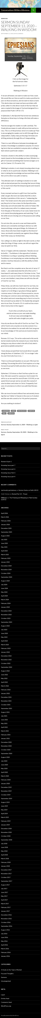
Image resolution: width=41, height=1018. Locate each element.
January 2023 (5, 652)
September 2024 (6, 577)
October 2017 (5, 877)
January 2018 (5, 866)
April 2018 (4, 855)
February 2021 (6, 735)
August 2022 (5, 671)
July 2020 (4, 761)
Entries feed (5, 998)
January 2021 (5, 738)
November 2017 (6, 873)
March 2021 (5, 731)
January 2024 (5, 607)
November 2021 (6, 701)
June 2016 (4, 937)
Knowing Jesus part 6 (8, 469)
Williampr (4, 498)
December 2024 (6, 566)
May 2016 (4, 941)
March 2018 (5, 858)
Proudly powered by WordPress (10, 1015)
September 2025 (6, 532)
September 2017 (6, 881)
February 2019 (6, 821)
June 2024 (4, 588)
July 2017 (4, 888)
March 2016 (5, 949)
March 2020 (5, 776)
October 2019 (5, 795)
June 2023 (4, 633)
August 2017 (5, 885)
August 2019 (5, 802)
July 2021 (4, 716)
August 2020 (5, 757)
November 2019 (6, 791)
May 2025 (4, 547)
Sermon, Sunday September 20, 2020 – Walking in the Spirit (19, 432)
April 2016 (4, 945)
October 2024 (5, 573)
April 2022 (4, 682)
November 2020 (6, 746)
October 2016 (5, 922)
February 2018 (6, 862)
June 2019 (4, 806)
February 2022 (6, 690)
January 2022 (5, 693)
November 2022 (6, 659)
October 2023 (5, 618)
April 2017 (4, 900)
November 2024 (6, 569)
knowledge (22, 411)
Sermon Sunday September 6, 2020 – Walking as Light (19, 423)
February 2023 (6, 648)
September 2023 (6, 622)
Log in (3, 995)
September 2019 (6, 798)
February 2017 (6, 907)
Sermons (4, 18)
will (4, 413)
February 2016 (6, 952)
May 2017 (4, 896)
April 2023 (4, 641)
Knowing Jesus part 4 (8, 476)
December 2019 (6, 787)
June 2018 (4, 847)
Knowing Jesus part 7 (8, 465)
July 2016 (4, 933)
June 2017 (4, 892)
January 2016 (5, 956)
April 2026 (4, 513)
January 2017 (5, 911)
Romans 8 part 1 (6, 461)
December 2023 (6, 611)
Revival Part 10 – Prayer (19, 494)
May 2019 (4, 810)
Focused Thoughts (7, 973)
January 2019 (5, 825)
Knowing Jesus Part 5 (8, 473)
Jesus (13, 411)
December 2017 (6, 870)
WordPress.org (6, 1006)
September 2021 (6, 708)
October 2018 (5, 836)
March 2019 (5, 817)
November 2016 (6, 918)
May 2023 (4, 637)
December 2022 (6, 656)
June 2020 (4, 765)
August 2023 (5, 626)
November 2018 (6, 832)
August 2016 (5, 930)
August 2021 (5, 712)
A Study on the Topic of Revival (11, 970)
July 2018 (4, 843)
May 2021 (4, 723)
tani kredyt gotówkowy (8, 490)
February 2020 (6, 780)
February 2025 (6, 558)
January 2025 (5, 562)
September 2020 (6, 753)
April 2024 (4, 596)
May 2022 (4, 678)
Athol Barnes (18, 33)
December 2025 (6, 528)
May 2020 (4, 768)
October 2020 (5, 750)
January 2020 (5, 783)
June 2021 (4, 720)
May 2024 (4, 592)
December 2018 (6, 828)
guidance (6, 411)
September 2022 (6, 667)
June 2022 (4, 675)
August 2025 (5, 536)
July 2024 (4, 584)
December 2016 (6, 915)
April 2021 (4, 727)
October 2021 (5, 705)
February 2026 (6, 521)
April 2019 (4, 813)
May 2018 (4, 851)
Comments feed (6, 1002)
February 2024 (6, 603)
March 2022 (5, 686)
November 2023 (6, 614)
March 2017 (5, 903)
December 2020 (6, 742)
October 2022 (5, 663)
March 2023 (5, 644)
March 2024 (5, 599)
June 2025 (4, 543)
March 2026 (5, 517)
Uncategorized (6, 981)
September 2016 (6, 926)
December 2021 (6, 697)
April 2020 (4, 772)
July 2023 (4, 629)
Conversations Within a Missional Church (16, 10)
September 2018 (6, 840)
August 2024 (5, 581)
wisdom (11, 413)
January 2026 (5, 524)
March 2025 (5, 554)
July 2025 (4, 539)
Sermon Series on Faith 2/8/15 (28, 490)
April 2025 (4, 551)
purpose (31, 411)
